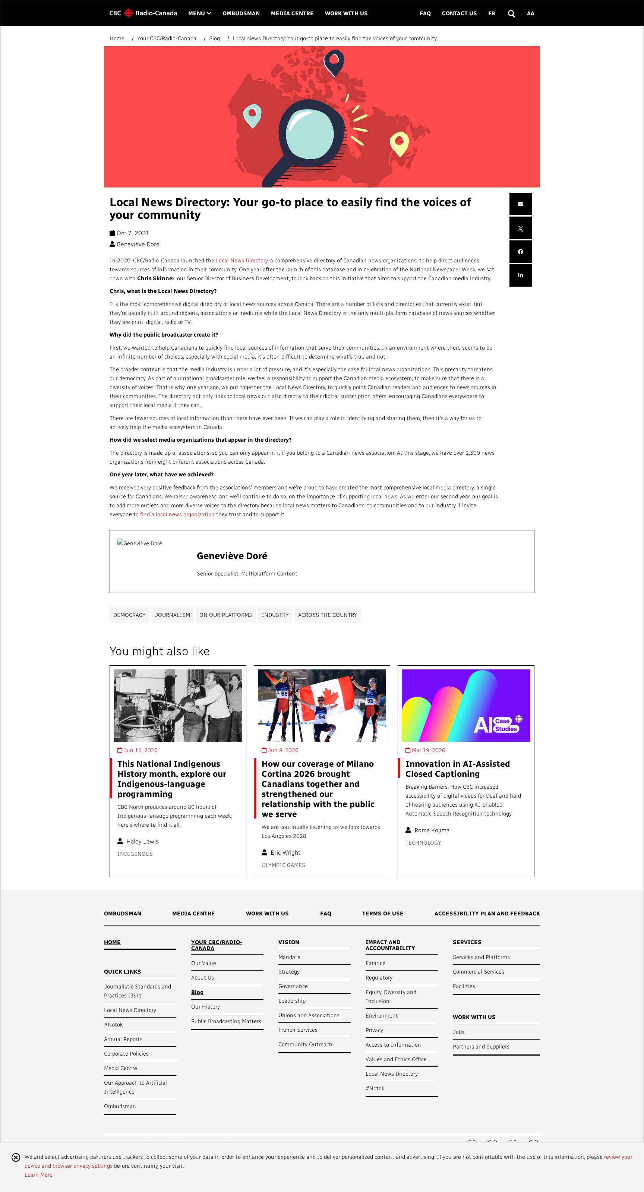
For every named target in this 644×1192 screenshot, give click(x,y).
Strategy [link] (289, 971)
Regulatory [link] (379, 977)
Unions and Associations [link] (309, 1015)
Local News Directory (242, 260)
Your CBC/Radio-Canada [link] (216, 945)
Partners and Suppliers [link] (481, 1046)
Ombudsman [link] (241, 13)
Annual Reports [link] (123, 1038)
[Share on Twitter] (520, 228)
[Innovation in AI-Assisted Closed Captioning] (466, 705)
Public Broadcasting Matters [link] (226, 1021)
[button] (511, 13)
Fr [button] (491, 13)
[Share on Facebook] (520, 251)
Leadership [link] (292, 1000)
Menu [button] (199, 12)
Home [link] (112, 942)
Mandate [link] (289, 956)
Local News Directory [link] (130, 1009)
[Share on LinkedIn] (520, 275)
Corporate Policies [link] (126, 1053)
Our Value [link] (203, 962)
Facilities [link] (464, 986)
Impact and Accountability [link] (390, 945)
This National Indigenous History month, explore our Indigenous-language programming (171, 778)
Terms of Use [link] (383, 913)
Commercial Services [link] (478, 971)
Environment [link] (382, 1015)
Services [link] (467, 942)
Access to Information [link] (393, 1044)
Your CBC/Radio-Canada (167, 38)
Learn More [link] (39, 1174)
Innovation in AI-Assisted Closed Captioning (457, 768)
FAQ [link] (425, 13)
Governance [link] (293, 986)
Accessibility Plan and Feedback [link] (487, 913)
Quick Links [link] (122, 971)
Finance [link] (375, 962)
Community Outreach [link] (305, 1044)
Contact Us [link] (459, 13)
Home (118, 38)
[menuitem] (122, 916)
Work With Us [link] (346, 13)
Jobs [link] (458, 1031)
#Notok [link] (113, 1024)
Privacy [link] (374, 1030)
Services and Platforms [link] (481, 956)
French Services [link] (298, 1029)
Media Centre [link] (292, 13)
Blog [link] (197, 991)
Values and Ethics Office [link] (396, 1059)
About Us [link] (202, 977)
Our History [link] (205, 1006)
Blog (214, 38)
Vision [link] (288, 942)
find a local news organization (177, 514)
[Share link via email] (520, 204)
